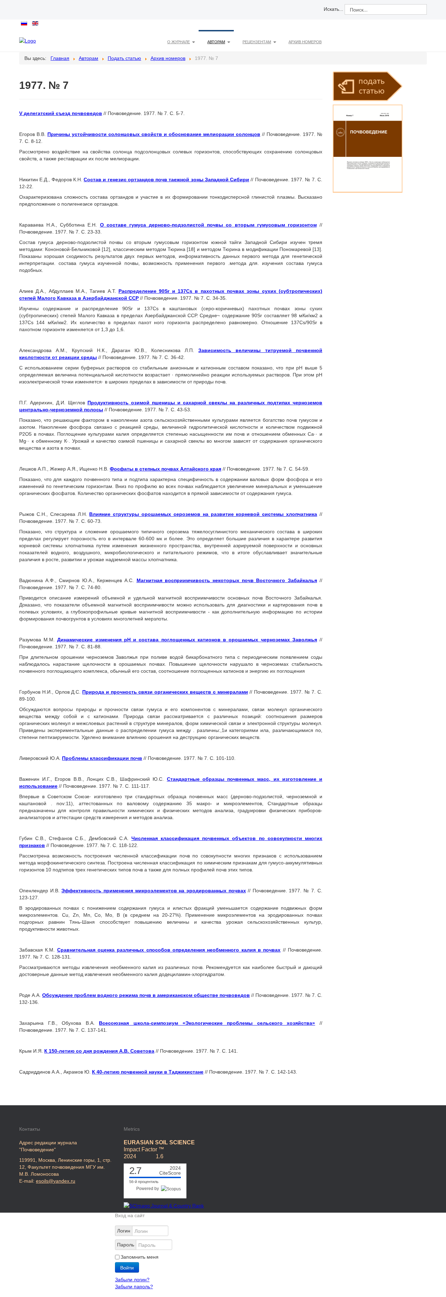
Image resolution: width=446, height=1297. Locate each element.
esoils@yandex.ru (55, 1181)
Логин (123, 1231)
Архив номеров (305, 42)
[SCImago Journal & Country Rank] (164, 1205)
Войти (127, 1267)
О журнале (178, 42)
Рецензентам (257, 42)
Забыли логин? (132, 1279)
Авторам (216, 42)
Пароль (125, 1245)
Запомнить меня (140, 1257)
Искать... (333, 9)
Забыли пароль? (134, 1286)
